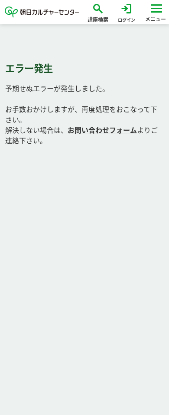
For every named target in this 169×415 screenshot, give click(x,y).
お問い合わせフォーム (102, 130)
